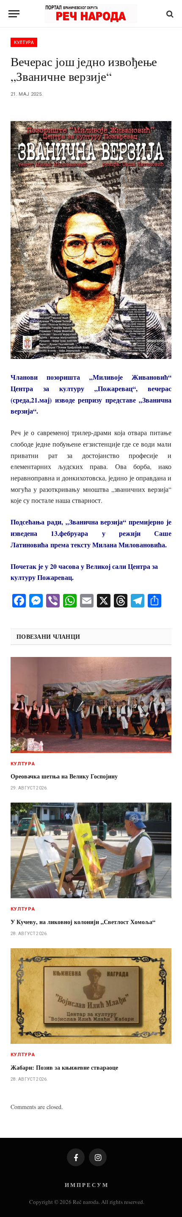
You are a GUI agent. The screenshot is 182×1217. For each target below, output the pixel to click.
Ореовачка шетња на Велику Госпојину (64, 776)
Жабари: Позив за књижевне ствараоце (64, 1067)
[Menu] (13, 13)
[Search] (169, 13)
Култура (24, 42)
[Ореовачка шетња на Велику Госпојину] (91, 705)
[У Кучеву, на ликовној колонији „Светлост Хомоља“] (91, 850)
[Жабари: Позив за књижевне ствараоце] (91, 996)
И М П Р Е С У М (86, 1185)
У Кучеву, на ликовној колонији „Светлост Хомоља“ (83, 921)
